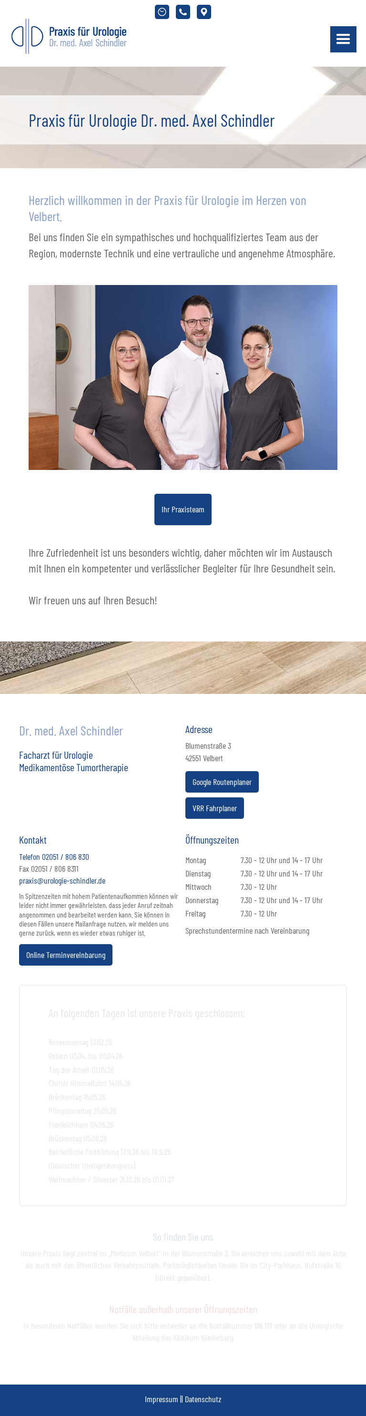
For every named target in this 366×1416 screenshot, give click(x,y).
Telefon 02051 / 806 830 (54, 856)
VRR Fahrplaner (215, 808)
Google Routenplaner (222, 781)
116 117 (263, 1325)
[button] (343, 39)
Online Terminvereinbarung (65, 954)
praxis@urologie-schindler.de (62, 880)
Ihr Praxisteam (183, 509)
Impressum (161, 1399)
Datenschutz (203, 1399)
